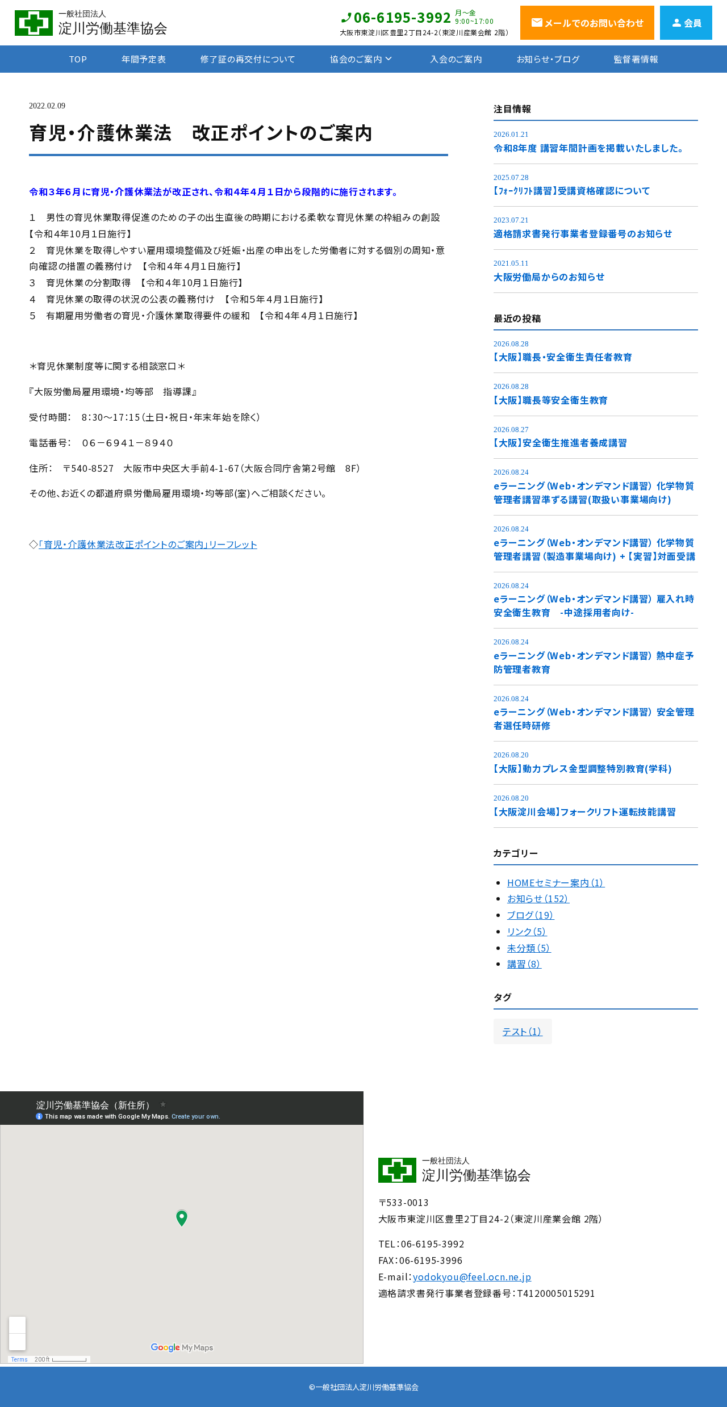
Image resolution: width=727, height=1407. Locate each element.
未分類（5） (529, 947)
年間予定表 (144, 59)
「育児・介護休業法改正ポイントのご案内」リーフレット (148, 544)
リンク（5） (527, 931)
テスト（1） (523, 1031)
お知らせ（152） (538, 898)
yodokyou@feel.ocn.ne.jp (472, 1276)
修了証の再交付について (248, 59)
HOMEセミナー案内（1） (556, 882)
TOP (78, 59)
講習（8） (524, 963)
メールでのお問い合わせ (594, 23)
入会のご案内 (456, 59)
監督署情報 (636, 59)
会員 (693, 23)
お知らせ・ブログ (548, 59)
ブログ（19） (531, 915)
